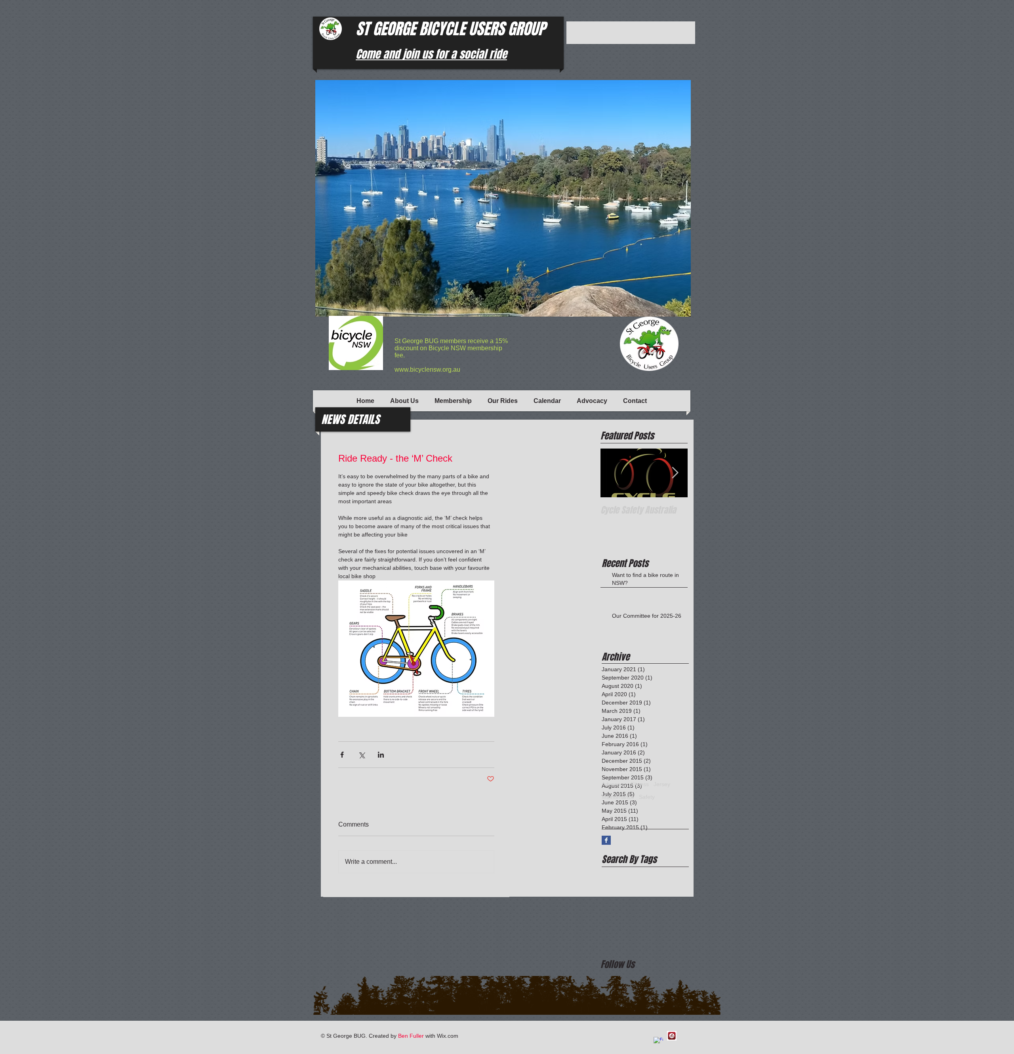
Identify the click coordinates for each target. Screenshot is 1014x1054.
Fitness (640, 784)
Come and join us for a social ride (431, 54)
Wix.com (447, 1036)
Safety (647, 797)
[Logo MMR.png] (672, 1036)
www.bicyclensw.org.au (427, 369)
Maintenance (618, 797)
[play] (671, 310)
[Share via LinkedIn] (381, 754)
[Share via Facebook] (342, 754)
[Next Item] (675, 473)
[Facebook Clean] (658, 1041)
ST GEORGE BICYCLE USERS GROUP (450, 28)
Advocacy (614, 784)
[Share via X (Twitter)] (361, 754)
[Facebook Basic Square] (606, 840)
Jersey (662, 784)
